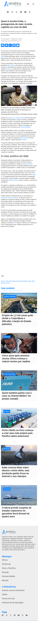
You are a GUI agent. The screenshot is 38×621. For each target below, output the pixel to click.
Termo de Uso (8, 598)
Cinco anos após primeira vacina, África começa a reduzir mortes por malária (16, 358)
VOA (15, 222)
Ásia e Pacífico (9, 568)
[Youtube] (18, 615)
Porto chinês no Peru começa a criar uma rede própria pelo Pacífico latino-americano (17, 433)
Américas (6, 564)
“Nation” (24, 139)
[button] (28, 4)
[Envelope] (25, 12)
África (5, 560)
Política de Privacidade (12, 603)
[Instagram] (12, 12)
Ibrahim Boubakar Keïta (23, 281)
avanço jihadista (25, 127)
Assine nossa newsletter (13, 590)
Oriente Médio (8, 576)
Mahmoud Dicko (14, 180)
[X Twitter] (17, 12)
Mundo (5, 580)
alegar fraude (27, 164)
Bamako (7, 69)
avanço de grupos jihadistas (9, 197)
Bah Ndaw (11, 65)
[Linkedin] (21, 12)
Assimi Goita (5, 281)
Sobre (4, 594)
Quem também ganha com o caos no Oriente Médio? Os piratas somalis (17, 396)
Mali (2, 56)
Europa (5, 572)
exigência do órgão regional (16, 118)
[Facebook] (8, 12)
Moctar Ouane (5, 283)
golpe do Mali (24, 137)
